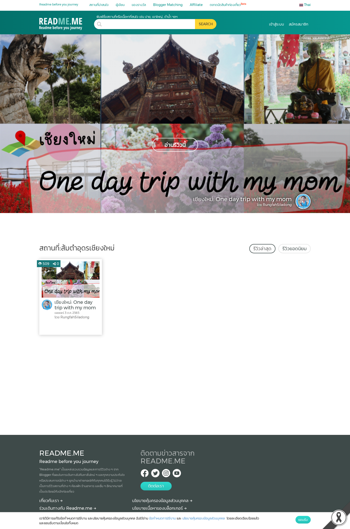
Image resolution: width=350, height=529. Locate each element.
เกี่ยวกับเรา (49, 500)
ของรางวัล (139, 5)
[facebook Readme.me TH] (144, 474)
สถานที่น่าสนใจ (99, 5)
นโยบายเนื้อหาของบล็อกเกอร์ (158, 508)
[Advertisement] (175, 383)
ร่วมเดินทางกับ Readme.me (66, 508)
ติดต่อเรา (156, 485)
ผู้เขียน (120, 5)
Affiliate (196, 5)
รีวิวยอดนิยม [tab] (294, 248)
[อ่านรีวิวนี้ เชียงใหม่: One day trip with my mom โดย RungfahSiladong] (175, 123)
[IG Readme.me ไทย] (166, 474)
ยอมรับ (303, 520)
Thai (307, 5)
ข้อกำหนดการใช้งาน (162, 518)
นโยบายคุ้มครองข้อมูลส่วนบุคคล (161, 500)
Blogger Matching (168, 5)
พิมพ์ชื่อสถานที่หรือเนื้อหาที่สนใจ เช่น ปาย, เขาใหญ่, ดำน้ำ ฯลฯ (136, 17)
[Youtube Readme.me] (177, 474)
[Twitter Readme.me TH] (155, 474)
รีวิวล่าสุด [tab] (262, 248)
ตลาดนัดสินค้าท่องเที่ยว (228, 4)
